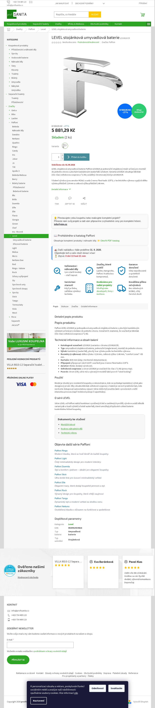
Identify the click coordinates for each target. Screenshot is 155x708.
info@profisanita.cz (19, 610)
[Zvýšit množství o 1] (61, 155)
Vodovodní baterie (18, 57)
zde (75, 693)
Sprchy (13, 53)
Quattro (14, 142)
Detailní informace (59, 189)
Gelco (13, 110)
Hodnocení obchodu (27, 577)
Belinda (14, 126)
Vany (12, 65)
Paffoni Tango (60, 498)
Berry (13, 179)
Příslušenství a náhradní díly (22, 49)
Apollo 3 (14, 171)
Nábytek (14, 86)
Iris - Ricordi (16, 231)
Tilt (12, 167)
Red (13, 264)
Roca (12, 316)
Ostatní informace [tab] (88, 306)
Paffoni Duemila (61, 466)
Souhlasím (115, 688)
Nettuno (14, 138)
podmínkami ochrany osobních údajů (49, 651)
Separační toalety (15, 94)
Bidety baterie (17, 183)
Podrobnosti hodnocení (87, 42)
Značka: (107, 42)
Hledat (93, 14)
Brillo (13, 199)
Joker (13, 159)
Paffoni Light (60, 458)
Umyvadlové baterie (21, 240)
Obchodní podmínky (83, 3)
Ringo (13, 146)
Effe (13, 207)
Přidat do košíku (77, 157)
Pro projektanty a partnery (73, 676)
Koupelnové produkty (17, 45)
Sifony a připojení (19, 276)
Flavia (13, 215)
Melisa (14, 252)
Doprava (106, 673)
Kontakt (38, 673)
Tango (14, 300)
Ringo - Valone (17, 268)
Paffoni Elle (59, 482)
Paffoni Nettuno (61, 506)
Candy (14, 150)
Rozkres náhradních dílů (70, 428)
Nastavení (37, 700)
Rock (13, 272)
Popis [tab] (54, 306)
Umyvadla (14, 82)
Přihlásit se (17, 659)
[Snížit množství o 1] (61, 159)
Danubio (14, 134)
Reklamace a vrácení (24, 673)
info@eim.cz (59, 224)
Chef (13, 227)
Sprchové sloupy (18, 288)
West (13, 312)
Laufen (13, 118)
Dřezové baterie (19, 244)
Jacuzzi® (14, 325)
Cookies (77, 673)
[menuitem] (16, 24)
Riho (12, 114)
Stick (13, 296)
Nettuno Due (16, 260)
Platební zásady (118, 673)
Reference (132, 673)
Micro (13, 256)
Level (13, 235)
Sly (12, 280)
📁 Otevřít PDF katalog (107, 240)
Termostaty (16, 304)
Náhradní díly (16, 61)
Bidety (13, 78)
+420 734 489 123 (18, 615)
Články (89, 676)
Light (13, 248)
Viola (13, 308)
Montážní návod (67, 424)
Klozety (13, 69)
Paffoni (13, 122)
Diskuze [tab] (63, 306)
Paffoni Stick (60, 474)
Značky (10, 106)
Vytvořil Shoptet (139, 701)
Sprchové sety (18, 284)
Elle (12, 211)
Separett (14, 321)
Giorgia (14, 219)
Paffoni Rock (60, 490)
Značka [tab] (73, 306)
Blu (12, 195)
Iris (12, 154)
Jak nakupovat (61, 3)
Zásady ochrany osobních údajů (58, 673)
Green (14, 223)
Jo (12, 163)
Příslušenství (16, 102)
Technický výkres (68, 432)
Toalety (13, 73)
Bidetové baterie (19, 191)
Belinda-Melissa (18, 175)
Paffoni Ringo (60, 450)
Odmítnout (97, 688)
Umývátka (14, 90)
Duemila (14, 203)
